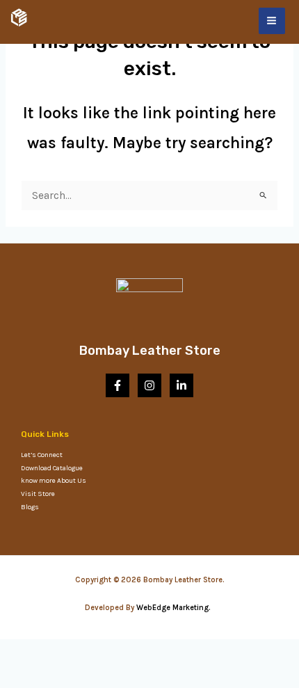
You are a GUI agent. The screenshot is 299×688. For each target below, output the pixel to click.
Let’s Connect (42, 455)
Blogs (30, 507)
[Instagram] (149, 385)
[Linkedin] (181, 385)
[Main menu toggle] (272, 21)
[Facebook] (117, 385)
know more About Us (53, 481)
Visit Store (38, 494)
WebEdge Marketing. (175, 607)
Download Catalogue (52, 468)
